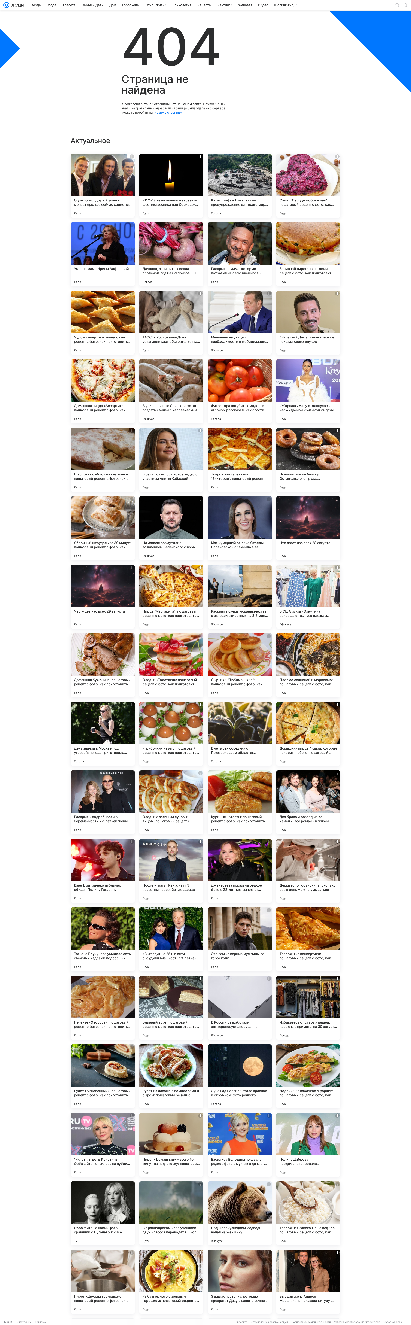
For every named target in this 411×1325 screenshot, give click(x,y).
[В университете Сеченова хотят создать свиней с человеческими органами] (171, 391)
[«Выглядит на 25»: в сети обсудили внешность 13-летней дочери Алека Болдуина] (171, 939)
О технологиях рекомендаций (269, 1322)
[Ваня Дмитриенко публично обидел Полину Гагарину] (103, 871)
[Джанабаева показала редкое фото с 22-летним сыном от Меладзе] (240, 871)
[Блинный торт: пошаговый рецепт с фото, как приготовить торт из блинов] (171, 1008)
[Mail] (6, 5)
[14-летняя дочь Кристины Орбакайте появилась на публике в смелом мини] (103, 1145)
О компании (24, 1322)
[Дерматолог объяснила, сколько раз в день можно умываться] (308, 871)
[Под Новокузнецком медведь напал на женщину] (240, 1213)
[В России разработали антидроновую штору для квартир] (240, 1008)
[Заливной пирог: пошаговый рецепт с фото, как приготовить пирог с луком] (308, 254)
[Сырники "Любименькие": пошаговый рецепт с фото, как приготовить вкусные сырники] (240, 665)
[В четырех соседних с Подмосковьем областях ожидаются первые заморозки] (240, 734)
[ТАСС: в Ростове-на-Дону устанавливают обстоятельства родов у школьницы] (171, 323)
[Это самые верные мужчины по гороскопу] (240, 939)
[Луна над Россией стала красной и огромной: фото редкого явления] (240, 1076)
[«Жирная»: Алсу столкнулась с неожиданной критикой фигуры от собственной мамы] (308, 391)
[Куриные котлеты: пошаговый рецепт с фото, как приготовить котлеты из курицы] (240, 802)
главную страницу (167, 112)
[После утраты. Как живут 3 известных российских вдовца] (171, 871)
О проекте (241, 1322)
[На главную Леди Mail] (16, 5)
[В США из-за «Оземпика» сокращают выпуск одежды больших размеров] (308, 597)
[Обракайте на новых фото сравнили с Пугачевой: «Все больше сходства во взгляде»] (103, 1213)
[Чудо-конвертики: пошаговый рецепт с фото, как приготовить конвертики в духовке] (103, 323)
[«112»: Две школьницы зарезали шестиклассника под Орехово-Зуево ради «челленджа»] (171, 186)
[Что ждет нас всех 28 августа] (308, 528)
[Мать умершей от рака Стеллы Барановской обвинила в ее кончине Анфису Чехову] (240, 528)
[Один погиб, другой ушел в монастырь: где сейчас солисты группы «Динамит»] (103, 186)
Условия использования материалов (357, 1322)
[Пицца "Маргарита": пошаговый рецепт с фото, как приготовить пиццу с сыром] (171, 597)
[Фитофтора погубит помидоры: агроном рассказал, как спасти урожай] (240, 391)
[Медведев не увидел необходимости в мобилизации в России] (240, 323)
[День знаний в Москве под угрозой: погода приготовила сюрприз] (103, 734)
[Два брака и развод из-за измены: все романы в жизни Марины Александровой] (308, 802)
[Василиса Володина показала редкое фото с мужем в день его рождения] (240, 1145)
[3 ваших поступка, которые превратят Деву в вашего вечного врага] (240, 1282)
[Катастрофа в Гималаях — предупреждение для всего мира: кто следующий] (240, 186)
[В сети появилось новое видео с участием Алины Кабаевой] (171, 460)
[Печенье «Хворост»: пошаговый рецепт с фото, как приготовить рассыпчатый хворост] (103, 1008)
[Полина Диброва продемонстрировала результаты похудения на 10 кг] (308, 1145)
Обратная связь (393, 1322)
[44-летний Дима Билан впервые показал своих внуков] (308, 323)
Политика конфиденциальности (311, 1322)
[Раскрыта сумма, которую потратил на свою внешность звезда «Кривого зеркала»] (240, 254)
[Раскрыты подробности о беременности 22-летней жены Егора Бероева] (103, 802)
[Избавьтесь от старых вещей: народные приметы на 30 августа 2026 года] (308, 1008)
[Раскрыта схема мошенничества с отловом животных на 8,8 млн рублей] (240, 597)
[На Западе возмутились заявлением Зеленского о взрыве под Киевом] (171, 528)
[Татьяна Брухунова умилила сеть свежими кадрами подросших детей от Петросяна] (103, 939)
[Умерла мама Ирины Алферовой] (103, 254)
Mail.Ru (8, 1322)
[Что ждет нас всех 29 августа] (103, 597)
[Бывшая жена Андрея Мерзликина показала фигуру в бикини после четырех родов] (308, 1282)
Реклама (40, 1322)
